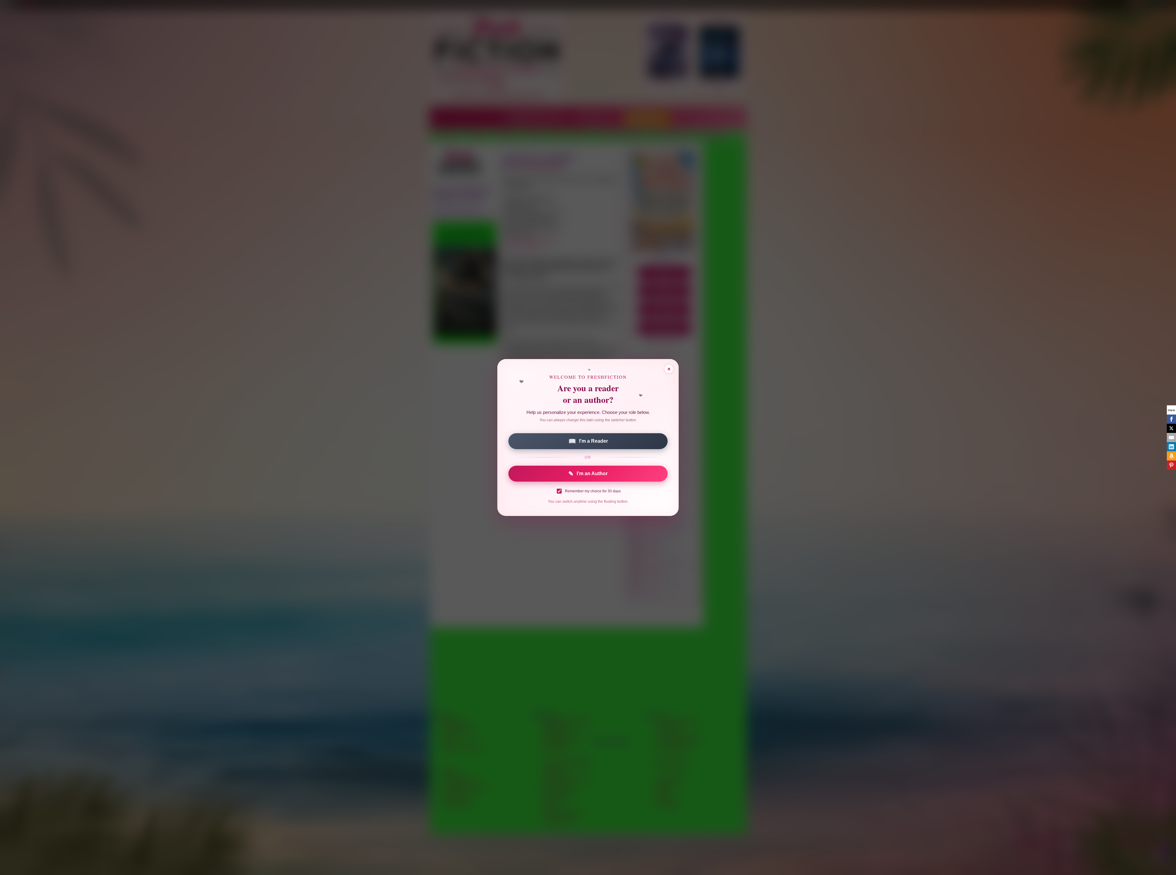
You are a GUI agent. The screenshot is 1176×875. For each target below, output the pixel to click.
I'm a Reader (588, 441)
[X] (1171, 428)
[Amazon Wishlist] (1171, 455)
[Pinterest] (1171, 465)
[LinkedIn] (1171, 446)
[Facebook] (1171, 419)
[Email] (1171, 437)
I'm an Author (588, 473)
